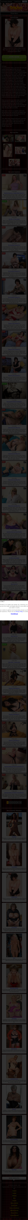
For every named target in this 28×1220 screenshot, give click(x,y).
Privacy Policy (19, 611)
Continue (14, 614)
